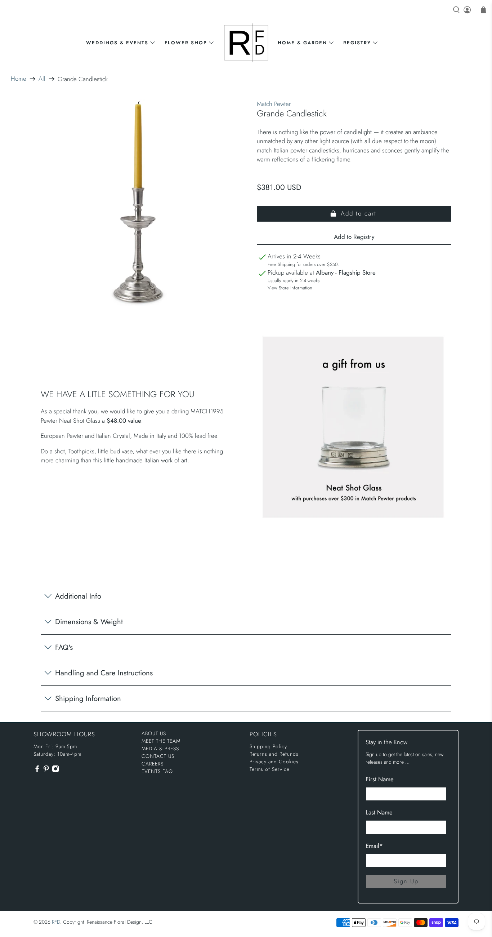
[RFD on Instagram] (55, 770)
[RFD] (246, 42)
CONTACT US (158, 756)
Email (374, 845)
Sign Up (406, 881)
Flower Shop (186, 42)
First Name (380, 779)
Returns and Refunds (274, 754)
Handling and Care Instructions (104, 672)
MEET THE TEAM (161, 741)
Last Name (379, 812)
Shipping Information (88, 698)
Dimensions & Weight (89, 621)
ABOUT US (154, 733)
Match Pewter (274, 103)
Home (18, 79)
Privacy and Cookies (274, 761)
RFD (56, 921)
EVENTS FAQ (157, 771)
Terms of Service (270, 769)
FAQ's (64, 647)
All (42, 79)
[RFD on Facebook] (37, 770)
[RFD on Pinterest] (46, 770)
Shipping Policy (268, 746)
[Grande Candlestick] (137, 203)
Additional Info (78, 596)
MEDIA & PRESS (160, 748)
